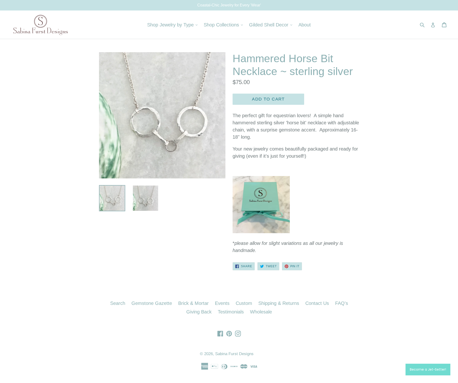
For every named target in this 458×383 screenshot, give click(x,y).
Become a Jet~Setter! (428, 369)
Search (117, 303)
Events (222, 303)
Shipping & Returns (278, 303)
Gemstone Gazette (151, 303)
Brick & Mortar (193, 303)
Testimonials (231, 311)
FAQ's (341, 303)
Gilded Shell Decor (272, 24)
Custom (244, 303)
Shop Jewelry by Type (173, 24)
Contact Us (317, 303)
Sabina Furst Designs (234, 354)
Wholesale (261, 311)
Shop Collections (224, 24)
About (304, 24)
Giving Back (199, 311)
